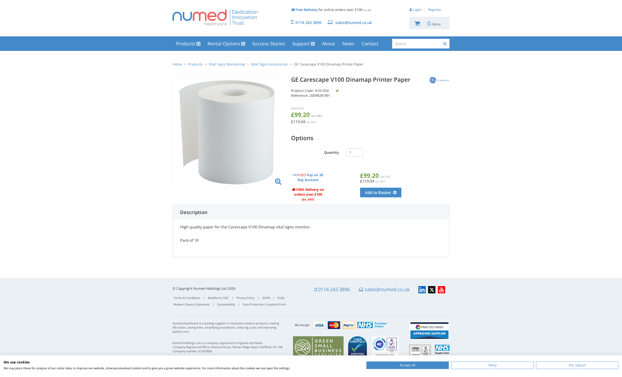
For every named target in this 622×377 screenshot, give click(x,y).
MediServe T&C (218, 298)
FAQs (281, 298)
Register (434, 9)
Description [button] (193, 212)
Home (177, 64)
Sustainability (226, 304)
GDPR (266, 298)
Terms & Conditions (186, 298)
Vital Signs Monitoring (227, 64)
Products (195, 64)
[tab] (311, 212)
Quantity (331, 152)
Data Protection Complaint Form (264, 304)
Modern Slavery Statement (191, 304)
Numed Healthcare (215, 17)
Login (417, 9)
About (328, 43)
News (348, 43)
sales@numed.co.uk (353, 22)
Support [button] (301, 43)
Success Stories (268, 43)
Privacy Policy (245, 298)
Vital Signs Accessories (269, 64)
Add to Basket (378, 192)
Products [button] (186, 43)
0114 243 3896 (308, 22)
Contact (370, 43)
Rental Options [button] (224, 43)
